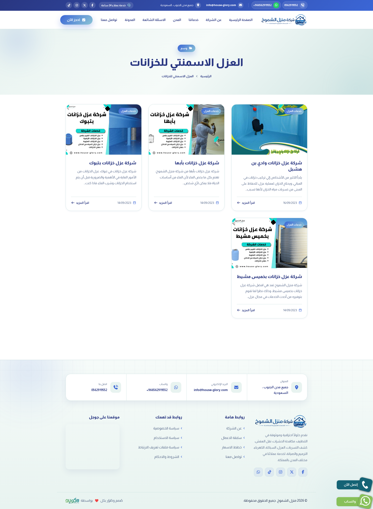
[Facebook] (302, 472)
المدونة (130, 20)
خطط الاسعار (232, 447)
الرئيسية (206, 76)
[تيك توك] (69, 5)
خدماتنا (193, 20)
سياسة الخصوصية (166, 428)
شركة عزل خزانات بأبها (197, 162)
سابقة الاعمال (231, 438)
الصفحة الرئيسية (241, 20)
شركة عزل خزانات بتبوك (112, 162)
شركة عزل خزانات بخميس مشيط (269, 276)
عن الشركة (213, 20)
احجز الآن (73, 20)
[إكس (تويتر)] (84, 5)
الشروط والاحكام (166, 457)
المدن (177, 20)
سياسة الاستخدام (166, 438)
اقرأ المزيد (248, 202)
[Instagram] (280, 472)
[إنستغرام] (76, 5)
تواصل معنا (109, 20)
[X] (291, 472)
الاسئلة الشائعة (154, 20)
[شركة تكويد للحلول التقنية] (72, 500)
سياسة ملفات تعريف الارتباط (158, 447)
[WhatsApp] (258, 472)
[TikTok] (269, 472)
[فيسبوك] (92, 5)
